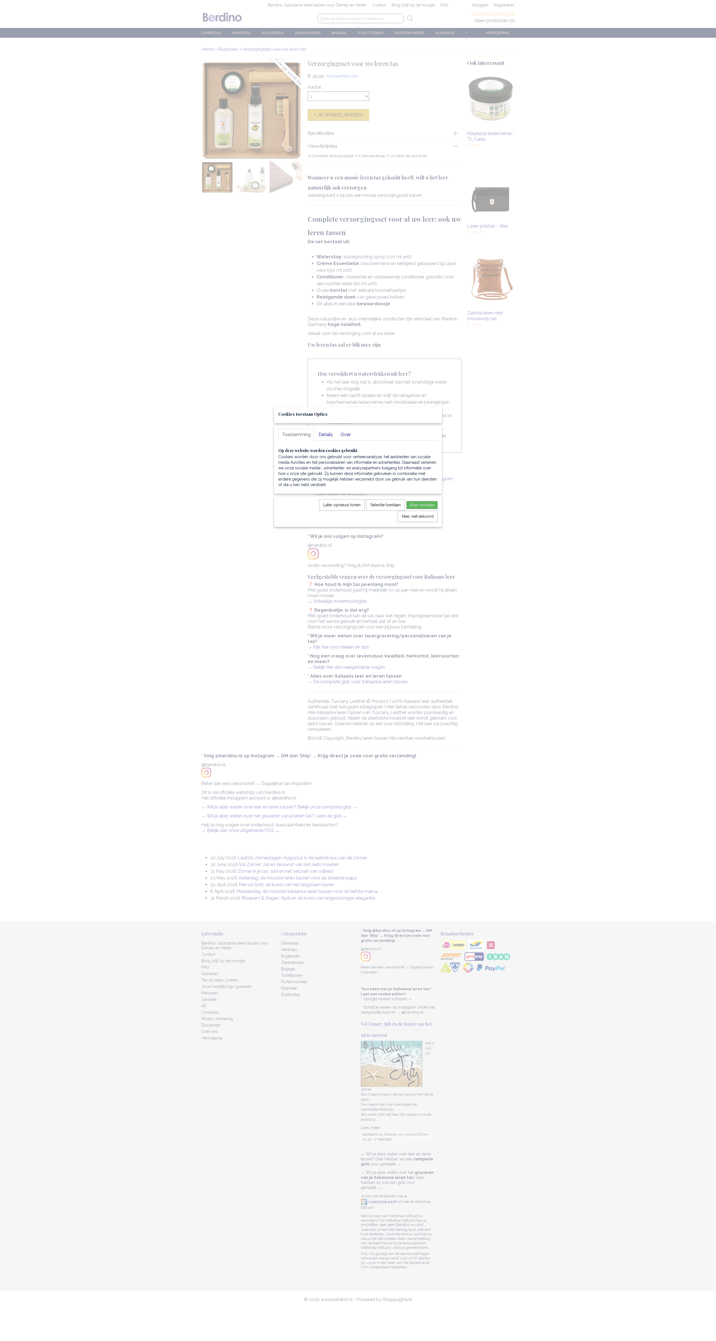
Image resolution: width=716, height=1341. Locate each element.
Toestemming (296, 434)
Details (326, 434)
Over (346, 434)
